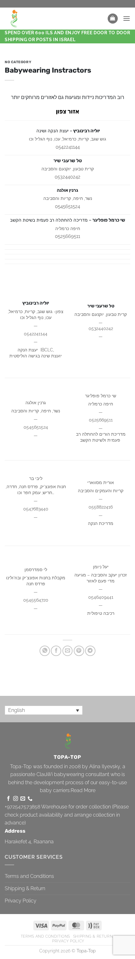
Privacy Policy (20, 901)
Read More (83, 790)
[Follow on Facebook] (8, 799)
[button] (113, 19)
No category (18, 62)
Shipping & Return (25, 888)
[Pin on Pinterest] (79, 651)
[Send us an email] (22, 799)
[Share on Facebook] (56, 651)
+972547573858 (22, 807)
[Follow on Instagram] (15, 799)
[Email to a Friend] (67, 651)
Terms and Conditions (29, 876)
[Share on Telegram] (90, 651)
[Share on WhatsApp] (45, 651)
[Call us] (30, 799)
